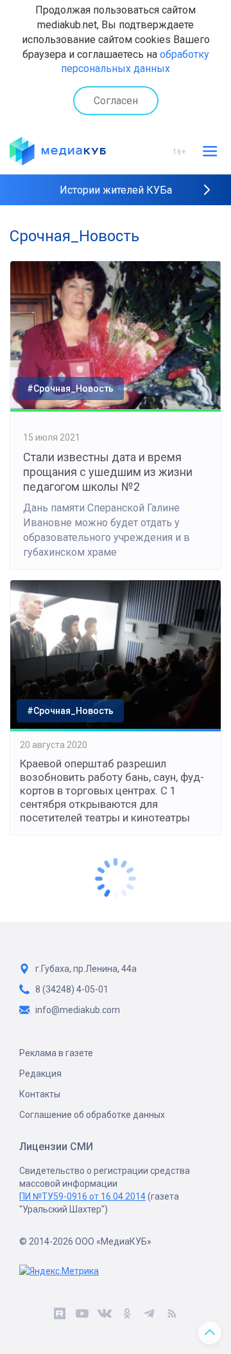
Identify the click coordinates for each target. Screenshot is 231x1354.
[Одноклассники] (127, 1315)
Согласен (116, 101)
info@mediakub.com (77, 1010)
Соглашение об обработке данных (92, 1115)
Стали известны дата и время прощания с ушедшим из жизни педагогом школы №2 (108, 471)
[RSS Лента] (171, 1315)
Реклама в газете (56, 1053)
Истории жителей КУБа (116, 190)
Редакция (40, 1073)
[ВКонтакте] (104, 1315)
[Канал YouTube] (82, 1315)
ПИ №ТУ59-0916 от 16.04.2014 (82, 1196)
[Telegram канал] (149, 1315)
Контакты (39, 1094)
